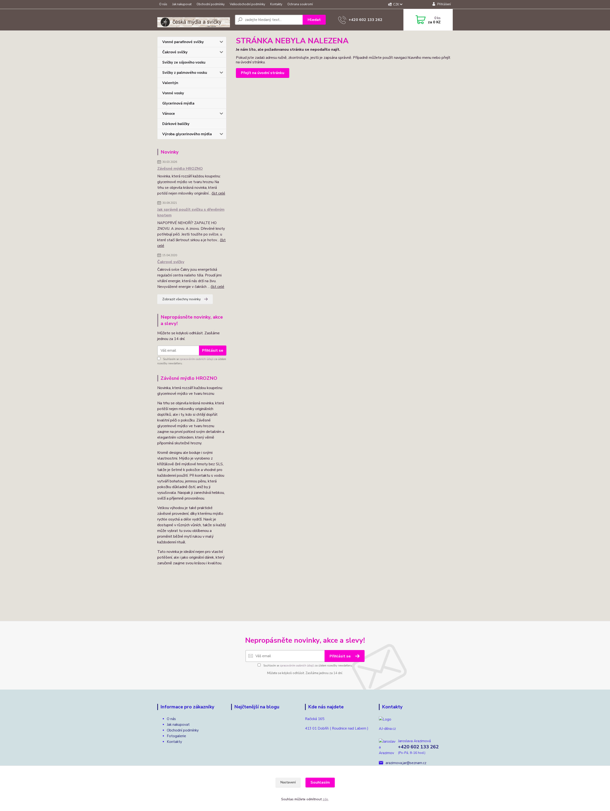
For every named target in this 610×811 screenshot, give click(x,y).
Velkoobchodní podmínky (247, 4)
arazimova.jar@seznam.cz (406, 763)
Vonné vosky (173, 93)
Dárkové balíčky (175, 123)
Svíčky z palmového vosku (184, 72)
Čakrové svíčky (175, 52)
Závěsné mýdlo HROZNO (180, 168)
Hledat (314, 19)
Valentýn (170, 82)
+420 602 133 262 (365, 19)
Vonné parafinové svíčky (183, 42)
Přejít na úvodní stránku (262, 72)
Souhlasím (320, 782)
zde (325, 799)
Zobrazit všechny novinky (181, 299)
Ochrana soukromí (300, 4)
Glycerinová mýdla (178, 103)
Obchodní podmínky (211, 4)
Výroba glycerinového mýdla (187, 134)
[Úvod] (194, 19)
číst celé (218, 193)
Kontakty (276, 4)
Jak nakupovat (182, 4)
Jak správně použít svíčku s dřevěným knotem (190, 212)
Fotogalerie (176, 736)
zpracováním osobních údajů (196, 359)
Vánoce (168, 113)
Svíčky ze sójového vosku (183, 62)
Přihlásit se (212, 350)
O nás (163, 4)
